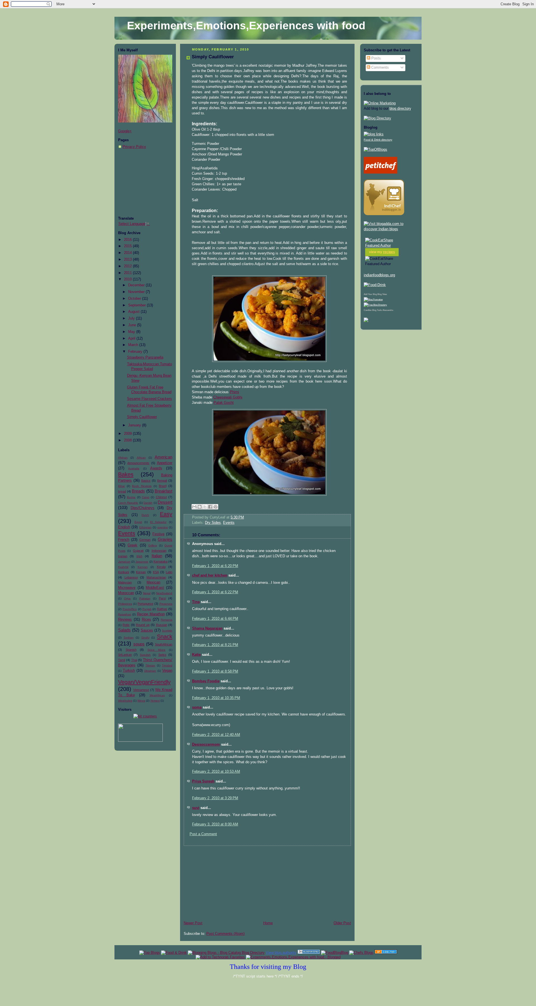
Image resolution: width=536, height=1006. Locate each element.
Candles (368, 310)
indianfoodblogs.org (379, 275)
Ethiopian (145, 527)
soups (139, 644)
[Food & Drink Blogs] (374, 134)
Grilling (152, 545)
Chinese (161, 497)
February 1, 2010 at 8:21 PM (215, 645)
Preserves (165, 603)
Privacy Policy (134, 147)
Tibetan (150, 665)
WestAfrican (157, 695)
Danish (147, 502)
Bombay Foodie (205, 681)
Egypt (138, 522)
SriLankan (125, 654)
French (123, 540)
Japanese (141, 561)
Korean (141, 572)
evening (162, 527)
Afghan (123, 457)
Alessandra (387, 310)
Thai (134, 660)
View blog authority (281, 952)
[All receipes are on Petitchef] (380, 172)
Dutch (145, 515)
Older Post (342, 923)
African (141, 457)
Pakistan (144, 598)
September (137, 305)
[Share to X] (205, 507)
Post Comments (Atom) (225, 934)
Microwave (126, 588)
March (133, 345)
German (144, 539)
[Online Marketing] (380, 103)
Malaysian (125, 582)
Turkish (129, 671)
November (137, 292)
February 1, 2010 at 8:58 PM (215, 671)
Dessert (165, 502)
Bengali (162, 480)
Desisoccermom (206, 744)
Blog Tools (377, 310)
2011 (128, 273)
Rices (146, 619)
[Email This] (194, 507)
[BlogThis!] (199, 507)
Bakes (125, 474)
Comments (379, 67)
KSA (156, 572)
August (134, 312)
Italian (157, 555)
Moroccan (126, 593)
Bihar (121, 486)
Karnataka (161, 561)
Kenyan (143, 566)
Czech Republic (128, 502)
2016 (128, 240)
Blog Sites (382, 294)
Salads (124, 630)
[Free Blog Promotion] (373, 299)
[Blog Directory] (377, 118)
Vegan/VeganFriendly (144, 682)
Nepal (146, 593)
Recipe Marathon (151, 614)
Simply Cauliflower (142, 417)
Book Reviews (141, 486)
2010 (128, 279)
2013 (128, 259)
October (135, 299)
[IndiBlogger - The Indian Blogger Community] (384, 214)
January (135, 425)
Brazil (162, 486)
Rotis (126, 624)
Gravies (165, 539)
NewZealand (164, 593)
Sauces (147, 630)
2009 (128, 434)
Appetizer (164, 463)
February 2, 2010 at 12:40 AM (216, 735)
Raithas (162, 609)
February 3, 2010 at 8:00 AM (215, 824)
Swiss (162, 654)
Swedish (145, 654)
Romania (166, 619)
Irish (139, 556)
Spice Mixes (156, 649)
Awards (156, 468)
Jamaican (124, 561)
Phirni (234, 392)
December (137, 285)
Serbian (129, 637)
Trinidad (167, 665)
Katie (196, 655)
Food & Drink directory (378, 139)
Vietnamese (141, 690)
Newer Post (193, 923)
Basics (145, 480)
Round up (142, 624)
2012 (128, 266)
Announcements (138, 463)
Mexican (153, 582)
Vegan (167, 671)
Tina (196, 602)
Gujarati (138, 550)
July (132, 318)
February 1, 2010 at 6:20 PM (215, 566)
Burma (131, 497)
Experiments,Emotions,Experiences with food (246, 26)
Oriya (127, 598)
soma (197, 707)
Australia (133, 468)
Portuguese (145, 603)
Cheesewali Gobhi (227, 397)
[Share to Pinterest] (215, 507)
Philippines (125, 603)
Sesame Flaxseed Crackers (149, 399)
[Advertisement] (146, 183)
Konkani (123, 572)
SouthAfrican (163, 644)
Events (126, 533)
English (124, 527)
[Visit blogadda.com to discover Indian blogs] (391, 229)
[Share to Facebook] (210, 507)
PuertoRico (130, 609)
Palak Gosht (224, 403)
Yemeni (155, 700)
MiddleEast (155, 588)
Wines (141, 700)
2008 (128, 440)
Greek (132, 545)
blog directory (400, 109)
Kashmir (123, 566)
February (135, 352)
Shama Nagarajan (207, 628)
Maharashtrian (156, 577)
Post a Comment (203, 834)
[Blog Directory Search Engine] (375, 305)
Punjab (147, 609)
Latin (169, 572)
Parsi (162, 598)
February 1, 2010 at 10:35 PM (216, 698)
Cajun (145, 497)
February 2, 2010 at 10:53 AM (216, 772)
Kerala (161, 566)
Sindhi (145, 637)
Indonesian (159, 550)
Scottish (167, 630)
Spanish (131, 649)
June (132, 325)
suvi (195, 808)
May (132, 332)
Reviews (125, 619)
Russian (161, 624)
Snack (164, 636)
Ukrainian (150, 670)
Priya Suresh (203, 781)
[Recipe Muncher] (366, 321)
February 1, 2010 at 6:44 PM (215, 619)
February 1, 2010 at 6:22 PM (215, 592)
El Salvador (158, 522)
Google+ (125, 131)
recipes (389, 252)
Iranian (122, 556)
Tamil (121, 660)
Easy (166, 514)
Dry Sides (213, 523)
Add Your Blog (370, 294)
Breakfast (163, 491)
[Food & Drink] (174, 952)
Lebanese (131, 577)
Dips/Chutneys (142, 508)
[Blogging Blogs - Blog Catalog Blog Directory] (226, 952)
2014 (128, 253)
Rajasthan (124, 614)
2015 (128, 246)
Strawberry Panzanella (145, 357)
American (163, 457)
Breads (138, 491)
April (132, 338)
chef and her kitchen (209, 575)
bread (122, 491)
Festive (158, 534)
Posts (375, 58)
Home (268, 923)
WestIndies (125, 700)
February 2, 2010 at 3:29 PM (215, 798)
